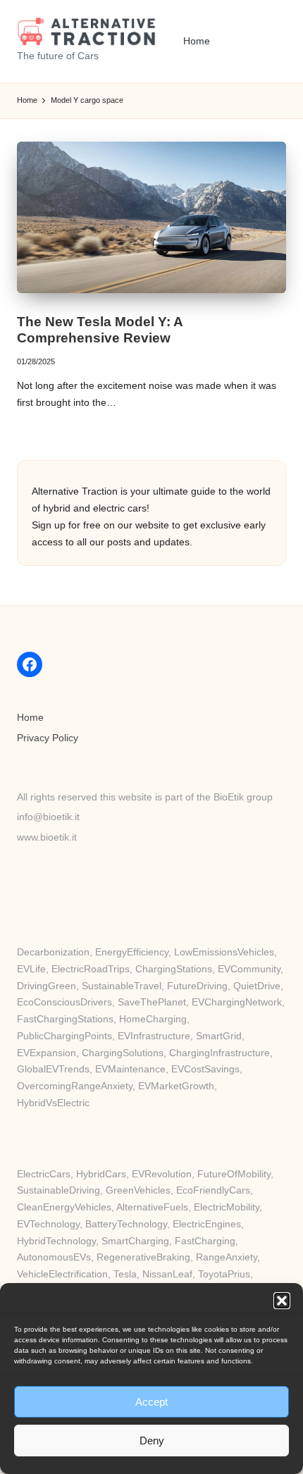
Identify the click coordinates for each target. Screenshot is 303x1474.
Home (30, 717)
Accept (151, 1402)
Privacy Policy (47, 738)
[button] (282, 1301)
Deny (152, 1441)
